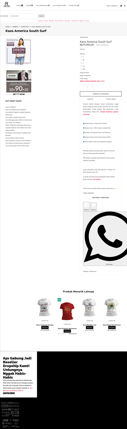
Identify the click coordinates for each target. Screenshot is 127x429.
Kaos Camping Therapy (44, 325)
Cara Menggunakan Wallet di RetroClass (18, 120)
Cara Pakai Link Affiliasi (13, 122)
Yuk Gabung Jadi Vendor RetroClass (17, 146)
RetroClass (105, 197)
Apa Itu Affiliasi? (10, 107)
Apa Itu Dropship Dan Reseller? (15, 110)
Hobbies (15, 27)
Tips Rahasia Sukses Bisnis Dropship (17, 143)
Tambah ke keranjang (101, 94)
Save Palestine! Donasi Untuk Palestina (18, 140)
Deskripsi (90, 99)
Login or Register (111, 6)
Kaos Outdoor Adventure (67, 328)
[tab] (90, 99)
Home (7, 27)
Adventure (25, 27)
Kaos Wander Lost (89, 325)
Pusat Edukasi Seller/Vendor (14, 138)
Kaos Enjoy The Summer (112, 325)
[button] (9, 393)
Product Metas (111, 99)
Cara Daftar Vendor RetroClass (15, 117)
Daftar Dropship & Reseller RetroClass (18, 125)
